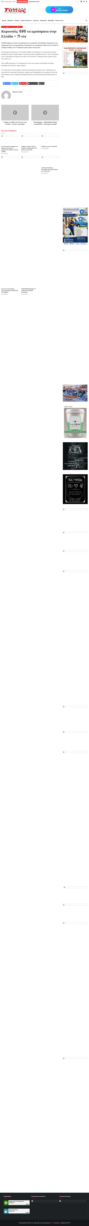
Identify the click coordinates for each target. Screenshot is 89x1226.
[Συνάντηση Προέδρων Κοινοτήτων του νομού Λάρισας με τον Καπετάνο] (50, 161)
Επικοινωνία (59, 20)
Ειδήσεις (17, 20)
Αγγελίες (36, 20)
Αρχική (4, 20)
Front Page (4, 26)
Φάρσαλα (10, 20)
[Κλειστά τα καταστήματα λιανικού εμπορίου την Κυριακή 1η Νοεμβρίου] (10, 221)
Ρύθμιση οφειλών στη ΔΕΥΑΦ (49, 146)
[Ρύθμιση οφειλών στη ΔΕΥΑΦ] (50, 140)
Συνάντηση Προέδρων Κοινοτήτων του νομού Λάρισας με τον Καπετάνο (49, 169)
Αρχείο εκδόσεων (26, 20)
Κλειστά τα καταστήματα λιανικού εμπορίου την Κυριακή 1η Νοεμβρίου (9, 290)
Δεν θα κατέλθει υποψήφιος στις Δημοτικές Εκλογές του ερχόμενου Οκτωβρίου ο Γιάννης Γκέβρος (9, 149)
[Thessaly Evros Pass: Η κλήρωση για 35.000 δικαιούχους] (30, 221)
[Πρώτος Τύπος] (14, 10)
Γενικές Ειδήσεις (13, 26)
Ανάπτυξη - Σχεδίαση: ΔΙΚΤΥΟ (62, 1223)
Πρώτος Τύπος (18, 92)
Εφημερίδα (43, 20)
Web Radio (51, 20)
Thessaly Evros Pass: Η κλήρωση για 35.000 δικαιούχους (28, 290)
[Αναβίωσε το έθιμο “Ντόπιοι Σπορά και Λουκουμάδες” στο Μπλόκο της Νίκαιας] (30, 140)
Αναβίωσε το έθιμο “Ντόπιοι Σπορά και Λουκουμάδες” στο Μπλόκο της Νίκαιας (29, 148)
